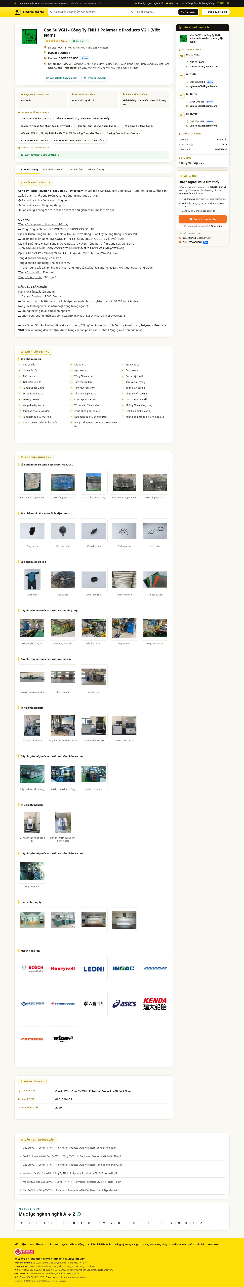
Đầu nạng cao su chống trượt (90, 416)
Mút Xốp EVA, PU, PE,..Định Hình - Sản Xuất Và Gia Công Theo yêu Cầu (60, 133)
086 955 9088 (197, 82)
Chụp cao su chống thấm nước (40, 422)
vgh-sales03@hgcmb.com (203, 105)
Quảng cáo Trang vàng (154, 1244)
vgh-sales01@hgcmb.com (63, 78)
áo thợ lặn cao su (135, 387)
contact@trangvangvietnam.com (69, 1277)
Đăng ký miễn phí (217, 11)
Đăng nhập (216, 226)
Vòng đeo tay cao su (34, 405)
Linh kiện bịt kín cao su (138, 410)
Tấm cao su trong (135, 382)
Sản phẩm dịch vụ (53, 169)
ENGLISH (225, 3)
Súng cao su (132, 364)
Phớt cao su (29, 376)
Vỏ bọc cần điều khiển (86, 405)
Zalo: (195, 242)
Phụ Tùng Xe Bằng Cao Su (139, 126)
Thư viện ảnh (75, 169)
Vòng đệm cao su (83, 376)
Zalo (86, 58)
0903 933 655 (69, 58)
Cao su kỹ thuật (134, 376)
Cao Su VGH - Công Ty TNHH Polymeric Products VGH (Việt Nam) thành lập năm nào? (71, 1190)
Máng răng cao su (33, 393)
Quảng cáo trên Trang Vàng (199, 3)
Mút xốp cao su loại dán (36, 410)
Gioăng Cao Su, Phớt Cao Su (122, 133)
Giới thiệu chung (28, 169)
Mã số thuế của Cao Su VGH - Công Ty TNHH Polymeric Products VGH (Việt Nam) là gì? (72, 1181)
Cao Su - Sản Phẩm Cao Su (35, 118)
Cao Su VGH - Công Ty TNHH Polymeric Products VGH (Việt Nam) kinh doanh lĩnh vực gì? (73, 1164)
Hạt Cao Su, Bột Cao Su (33, 140)
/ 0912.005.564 (197, 237)
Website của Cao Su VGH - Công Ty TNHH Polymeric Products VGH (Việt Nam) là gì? (70, 1173)
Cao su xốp (29, 364)
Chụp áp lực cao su (85, 399)
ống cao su (132, 370)
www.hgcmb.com (97, 78)
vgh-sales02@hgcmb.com (203, 86)
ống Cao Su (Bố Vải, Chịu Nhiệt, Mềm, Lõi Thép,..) (84, 118)
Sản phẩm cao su (31, 358)
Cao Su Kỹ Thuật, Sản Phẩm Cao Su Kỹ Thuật (45, 126)
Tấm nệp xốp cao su (85, 393)
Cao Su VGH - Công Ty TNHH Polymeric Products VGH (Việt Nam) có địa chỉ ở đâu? (69, 1147)
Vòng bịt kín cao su (136, 393)
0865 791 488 (197, 101)
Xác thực (53, 1244)
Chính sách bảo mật (99, 1244)
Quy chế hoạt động (73, 1244)
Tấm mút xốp (30, 370)
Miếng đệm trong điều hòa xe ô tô (145, 416)
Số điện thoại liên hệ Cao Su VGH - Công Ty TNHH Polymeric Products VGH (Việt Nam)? (72, 1156)
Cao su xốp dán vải (136, 399)
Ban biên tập (37, 1244)
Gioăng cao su (31, 399)
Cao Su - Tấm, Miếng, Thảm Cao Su (97, 126)
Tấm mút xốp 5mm (84, 387)
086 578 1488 (197, 121)
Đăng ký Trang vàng (126, 1244)
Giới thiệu (174, 3)
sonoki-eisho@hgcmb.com (204, 66)
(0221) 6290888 (59, 53)
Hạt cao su (80, 370)
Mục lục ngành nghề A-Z (150, 3)
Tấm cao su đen (83, 382)
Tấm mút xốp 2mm (33, 387)
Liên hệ (200, 1244)
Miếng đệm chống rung (139, 405)
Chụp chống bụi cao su (87, 410)
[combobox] (91, 12)
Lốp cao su (80, 364)
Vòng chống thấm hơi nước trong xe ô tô (95, 424)
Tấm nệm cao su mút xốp (37, 416)
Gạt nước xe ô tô (32, 382)
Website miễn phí (181, 1244)
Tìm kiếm (190, 11)
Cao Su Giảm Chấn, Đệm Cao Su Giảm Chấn (78, 140)
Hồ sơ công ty (96, 169)
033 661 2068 (197, 62)
